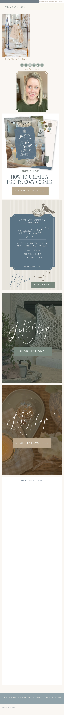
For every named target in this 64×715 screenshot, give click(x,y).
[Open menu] (59, 7)
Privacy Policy (17, 713)
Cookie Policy (29, 713)
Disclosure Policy (43, 713)
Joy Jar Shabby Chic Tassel (16, 59)
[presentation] (16, 35)
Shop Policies (56, 713)
